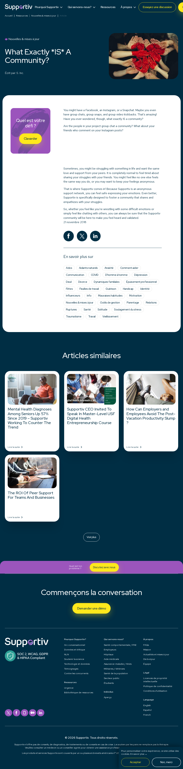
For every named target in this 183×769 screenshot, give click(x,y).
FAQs (146, 644)
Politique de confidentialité (157, 686)
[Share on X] (82, 236)
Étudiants (109, 683)
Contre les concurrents (76, 673)
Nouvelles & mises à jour (43, 16)
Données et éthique (74, 649)
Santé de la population (116, 673)
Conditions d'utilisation (155, 690)
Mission (147, 649)
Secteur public (111, 678)
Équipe (147, 663)
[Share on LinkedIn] (95, 236)
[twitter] (8, 712)
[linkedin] (40, 712)
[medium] (32, 712)
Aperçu (108, 697)
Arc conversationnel (74, 644)
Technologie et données (77, 663)
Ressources (22, 16)
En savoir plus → (138, 753)
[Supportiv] (18, 7)
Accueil (9, 16)
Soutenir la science (74, 659)
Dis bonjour (149, 659)
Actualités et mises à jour (156, 654)
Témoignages (71, 668)
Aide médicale (111, 659)
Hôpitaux (108, 654)
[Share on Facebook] (68, 236)
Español (147, 709)
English (147, 705)
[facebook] (16, 712)
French (147, 714)
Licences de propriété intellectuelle (155, 680)
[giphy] (24, 712)
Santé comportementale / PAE (120, 644)
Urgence (68, 687)
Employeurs (110, 649)
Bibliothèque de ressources (78, 692)
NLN (66, 654)
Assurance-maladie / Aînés (118, 663)
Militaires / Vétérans (114, 668)
